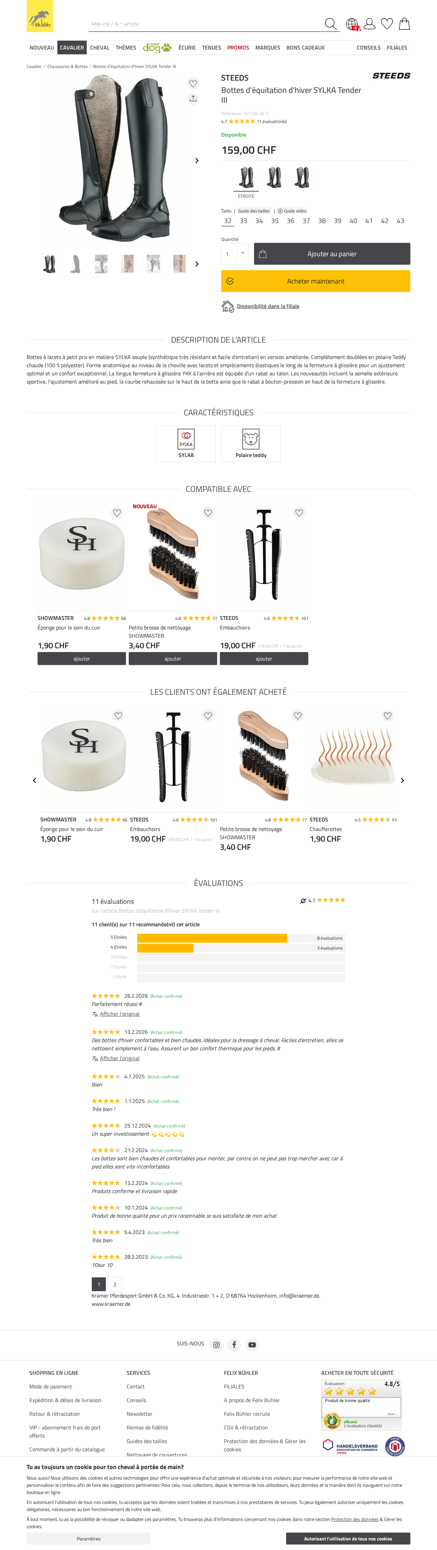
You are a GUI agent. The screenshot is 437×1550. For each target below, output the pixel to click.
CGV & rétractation (246, 1427)
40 (353, 221)
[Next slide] (196, 160)
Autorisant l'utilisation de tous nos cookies (348, 1538)
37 (306, 221)
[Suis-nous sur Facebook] (234, 1345)
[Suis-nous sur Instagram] (216, 1345)
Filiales (397, 47)
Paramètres (89, 1538)
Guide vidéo (295, 210)
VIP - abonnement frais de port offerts (65, 1431)
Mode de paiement (50, 1386)
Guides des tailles (147, 1441)
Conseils (136, 1400)
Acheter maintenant (315, 281)
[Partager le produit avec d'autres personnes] (193, 99)
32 (227, 221)
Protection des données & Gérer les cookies (265, 1445)
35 (275, 221)
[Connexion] (370, 22)
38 (322, 221)
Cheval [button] (100, 47)
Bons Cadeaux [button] (305, 47)
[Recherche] (332, 24)
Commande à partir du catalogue (67, 1449)
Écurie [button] (187, 47)
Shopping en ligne (54, 1373)
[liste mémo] (387, 22)
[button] (157, 47)
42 (385, 221)
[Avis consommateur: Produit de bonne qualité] (361, 1404)
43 (400, 221)
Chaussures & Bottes (67, 66)
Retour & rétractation (54, 1414)
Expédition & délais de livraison (65, 1400)
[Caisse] (404, 22)
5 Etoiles (119, 937)
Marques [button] (267, 47)
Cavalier (34, 66)
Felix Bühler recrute (247, 1414)
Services (138, 1373)
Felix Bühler (241, 1373)
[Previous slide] (32, 160)
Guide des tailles (254, 210)
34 (259, 221)
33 (243, 221)
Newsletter (140, 1414)
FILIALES (234, 1386)
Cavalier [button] (72, 47)
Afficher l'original (120, 1014)
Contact (136, 1386)
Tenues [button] (211, 47)
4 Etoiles (119, 947)
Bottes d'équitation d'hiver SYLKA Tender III (134, 66)
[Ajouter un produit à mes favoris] (193, 83)
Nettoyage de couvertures (157, 1455)
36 (290, 221)
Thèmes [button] (126, 47)
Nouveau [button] (42, 47)
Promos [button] (238, 47)
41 (369, 221)
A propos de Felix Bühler (252, 1400)
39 (337, 221)
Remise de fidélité (147, 1427)
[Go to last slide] (34, 780)
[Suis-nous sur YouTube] (252, 1345)
